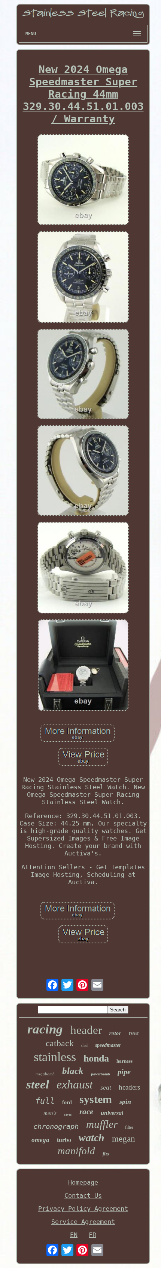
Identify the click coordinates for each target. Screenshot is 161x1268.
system (95, 1099)
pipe (124, 1072)
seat (105, 1087)
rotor (115, 1033)
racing (45, 1029)
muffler (102, 1124)
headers (129, 1087)
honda (96, 1058)
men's (50, 1113)
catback (60, 1043)
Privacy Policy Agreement (83, 1208)
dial (84, 1045)
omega (40, 1139)
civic (68, 1114)
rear (134, 1032)
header (86, 1029)
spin (125, 1101)
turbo (64, 1139)
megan (123, 1138)
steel (37, 1084)
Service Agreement (83, 1221)
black (72, 1071)
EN (74, 1234)
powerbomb (100, 1074)
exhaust (75, 1084)
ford (67, 1102)
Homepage (83, 1182)
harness (124, 1061)
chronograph (56, 1126)
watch (91, 1137)
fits (106, 1154)
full (45, 1101)
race (86, 1111)
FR (92, 1234)
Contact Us (83, 1195)
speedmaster (108, 1045)
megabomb (45, 1074)
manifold (76, 1151)
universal (112, 1113)
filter (129, 1127)
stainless (55, 1057)
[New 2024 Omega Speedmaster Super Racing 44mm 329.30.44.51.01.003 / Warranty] (83, 180)
